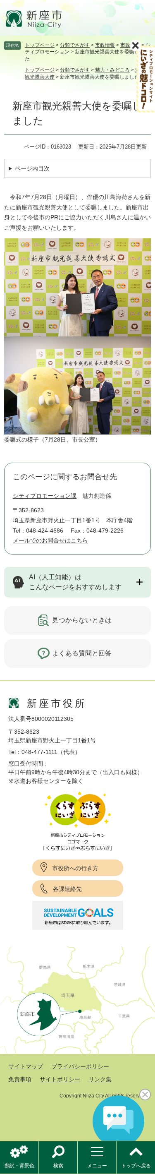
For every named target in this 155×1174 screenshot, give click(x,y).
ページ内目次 (32, 168)
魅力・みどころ (112, 70)
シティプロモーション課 (44, 495)
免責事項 (19, 1079)
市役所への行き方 (75, 868)
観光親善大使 (40, 77)
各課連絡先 (67, 889)
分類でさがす (75, 45)
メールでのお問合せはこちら (50, 540)
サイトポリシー (60, 1079)
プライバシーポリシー (80, 1066)
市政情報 (105, 45)
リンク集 (100, 1079)
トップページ (40, 45)
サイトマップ (25, 1066)
